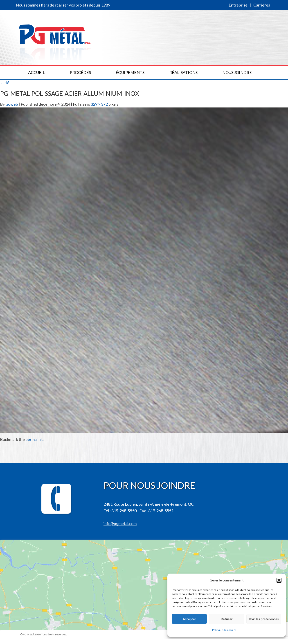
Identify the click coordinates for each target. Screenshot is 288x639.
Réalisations (183, 72)
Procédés (80, 72)
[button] (279, 580)
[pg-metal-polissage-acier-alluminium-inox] (144, 269)
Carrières (261, 4)
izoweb (11, 104)
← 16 (4, 82)
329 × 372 (99, 104)
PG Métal (28, 634)
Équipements (130, 72)
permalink (34, 439)
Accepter (189, 619)
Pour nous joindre (149, 485)
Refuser (227, 619)
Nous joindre (237, 72)
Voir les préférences (264, 619)
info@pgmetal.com (120, 523)
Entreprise (238, 4)
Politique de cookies (224, 630)
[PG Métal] (55, 38)
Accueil (36, 72)
